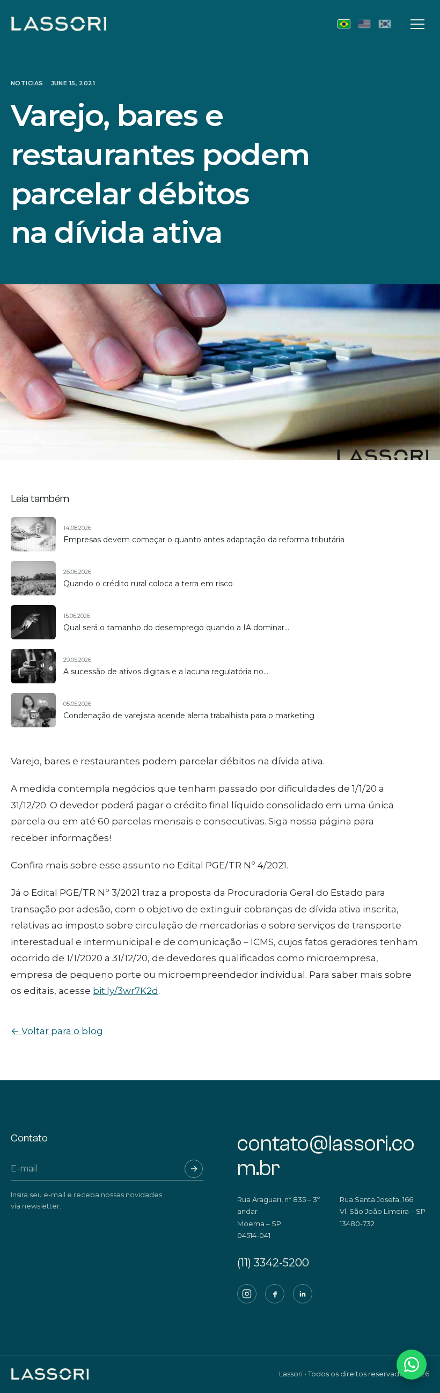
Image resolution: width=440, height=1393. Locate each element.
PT (344, 24)
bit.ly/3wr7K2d (125, 990)
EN (364, 24)
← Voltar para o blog (57, 1031)
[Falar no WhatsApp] (412, 1365)
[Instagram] (246, 1293)
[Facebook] (274, 1293)
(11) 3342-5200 (273, 1262)
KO (385, 24)
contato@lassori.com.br (326, 1156)
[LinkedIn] (302, 1293)
